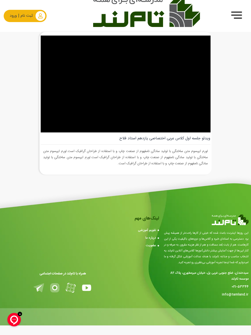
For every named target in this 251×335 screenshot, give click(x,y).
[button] (236, 15)
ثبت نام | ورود (21, 16)
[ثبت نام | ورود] (40, 16)
